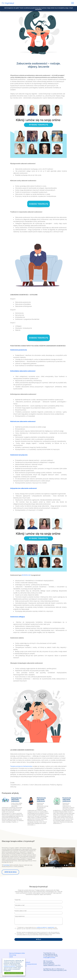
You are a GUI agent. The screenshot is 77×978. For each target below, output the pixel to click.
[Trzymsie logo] (8, 3)
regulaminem (51, 927)
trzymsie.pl (6, 865)
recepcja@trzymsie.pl (49, 957)
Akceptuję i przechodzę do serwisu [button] (13, 973)
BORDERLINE (26, 575)
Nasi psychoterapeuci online (17, 953)
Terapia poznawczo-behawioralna (21, 766)
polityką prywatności (42, 927)
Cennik (11, 957)
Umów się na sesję (10, 872)
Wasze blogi (12, 955)
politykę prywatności (9, 966)
